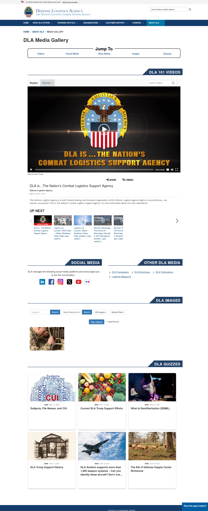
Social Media (72, 53)
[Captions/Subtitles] (167, 169)
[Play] (31, 169)
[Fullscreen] (176, 169)
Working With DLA (66, 23)
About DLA (154, 23)
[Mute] (172, 169)
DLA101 (46, 82)
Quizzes (167, 53)
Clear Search (96, 321)
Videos (40, 53)
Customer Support (115, 23)
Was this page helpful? (195, 505)
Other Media (104, 53)
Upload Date (117, 312)
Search (55, 312)
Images (135, 53)
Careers (136, 23)
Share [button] (112, 179)
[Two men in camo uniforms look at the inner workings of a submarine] (47, 338)
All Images (100, 312)
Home (26, 23)
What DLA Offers (41, 23)
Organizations (90, 23)
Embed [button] (129, 179)
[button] (71, 2)
